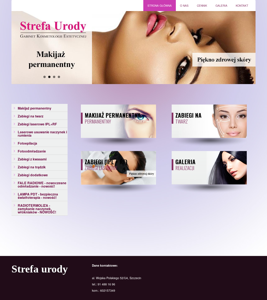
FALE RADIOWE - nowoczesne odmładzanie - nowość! (42, 184)
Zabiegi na (188, 115)
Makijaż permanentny (34, 108)
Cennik (200, 4)
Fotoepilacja (27, 143)
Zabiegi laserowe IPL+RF (37, 124)
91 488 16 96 (106, 284)
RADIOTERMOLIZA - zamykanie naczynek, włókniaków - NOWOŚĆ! (37, 208)
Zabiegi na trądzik (32, 167)
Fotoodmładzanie (32, 151)
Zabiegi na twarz (30, 116)
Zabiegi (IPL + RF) (106, 162)
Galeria (219, 4)
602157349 (107, 290)
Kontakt (242, 6)
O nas (182, 4)
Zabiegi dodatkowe (33, 175)
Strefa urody (39, 269)
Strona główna (159, 6)
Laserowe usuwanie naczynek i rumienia (42, 134)
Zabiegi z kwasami (32, 159)
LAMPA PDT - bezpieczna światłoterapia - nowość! (38, 196)
